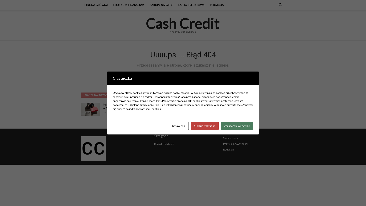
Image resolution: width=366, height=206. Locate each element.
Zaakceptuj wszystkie (237, 125)
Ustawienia (178, 125)
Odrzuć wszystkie (204, 125)
